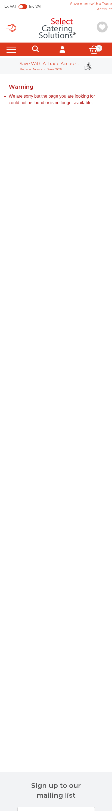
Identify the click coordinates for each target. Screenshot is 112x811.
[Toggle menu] (11, 49)
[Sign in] (62, 49)
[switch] (22, 6)
